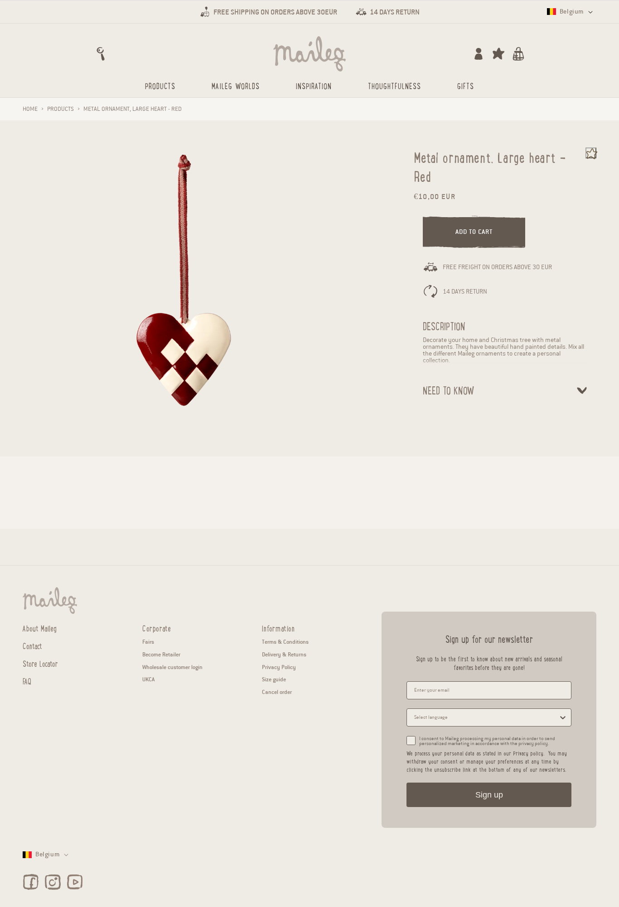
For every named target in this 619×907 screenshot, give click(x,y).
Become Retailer (161, 654)
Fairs (148, 642)
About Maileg (40, 628)
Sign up (489, 794)
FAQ (27, 681)
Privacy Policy (279, 667)
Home (30, 109)
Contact (32, 645)
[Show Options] (562, 717)
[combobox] (486, 717)
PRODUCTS (60, 109)
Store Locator (40, 663)
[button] (101, 54)
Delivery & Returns (284, 654)
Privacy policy (528, 753)
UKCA (148, 679)
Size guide (274, 679)
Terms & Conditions (285, 642)
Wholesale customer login (172, 667)
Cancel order (277, 692)
